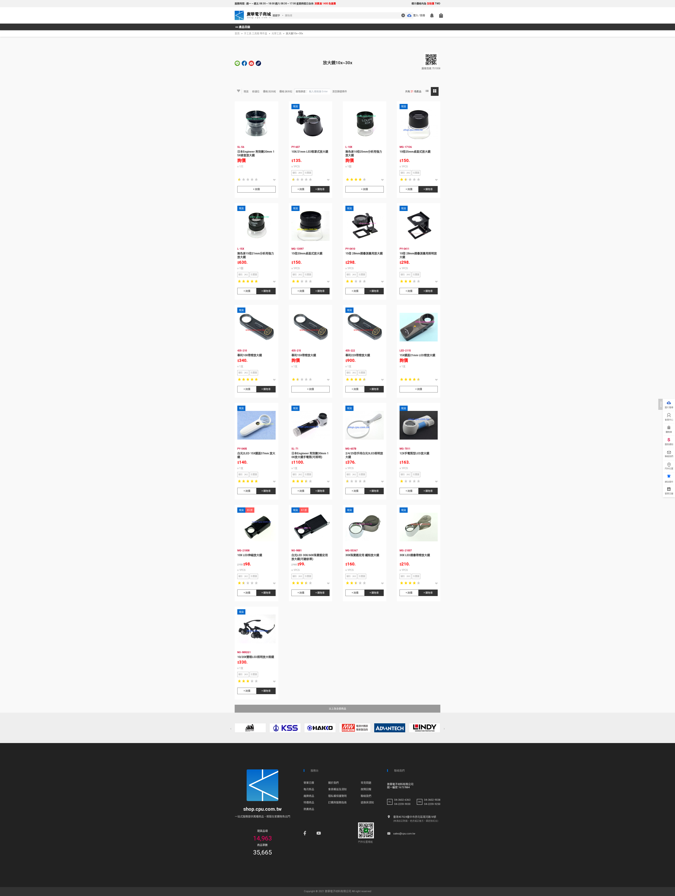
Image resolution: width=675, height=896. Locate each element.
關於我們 (333, 782)
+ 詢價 (256, 189)
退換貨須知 (367, 802)
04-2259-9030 (402, 804)
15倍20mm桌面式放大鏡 (306, 253)
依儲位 (255, 91)
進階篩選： (302, 91)
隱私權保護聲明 (337, 796)
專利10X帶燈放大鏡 (249, 355)
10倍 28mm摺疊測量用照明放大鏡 (418, 255)
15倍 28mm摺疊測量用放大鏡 (364, 253)
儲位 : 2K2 (405, 173)
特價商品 (309, 802)
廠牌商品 (309, 796)
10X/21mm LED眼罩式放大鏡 (309, 151)
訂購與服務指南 (337, 802)
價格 (269, 91)
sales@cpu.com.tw (404, 833)
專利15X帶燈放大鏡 (303, 355)
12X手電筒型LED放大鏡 (414, 453)
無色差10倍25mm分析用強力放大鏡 (363, 153)
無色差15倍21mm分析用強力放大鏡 (255, 255)
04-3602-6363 (402, 799)
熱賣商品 (309, 809)
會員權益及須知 (337, 789)
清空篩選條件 (339, 91)
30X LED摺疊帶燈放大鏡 (415, 555)
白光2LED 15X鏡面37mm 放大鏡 (256, 455)
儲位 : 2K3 (297, 173)
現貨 (246, 91)
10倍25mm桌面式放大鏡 (415, 151)
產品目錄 (242, 27)
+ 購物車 (320, 189)
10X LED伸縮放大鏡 (249, 555)
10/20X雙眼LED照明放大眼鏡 (255, 657)
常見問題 (366, 782)
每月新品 (309, 789)
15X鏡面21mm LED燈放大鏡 (417, 355)
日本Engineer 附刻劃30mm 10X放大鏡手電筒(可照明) (310, 455)
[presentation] (230, 728)
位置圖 (308, 173)
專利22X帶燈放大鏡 (357, 355)
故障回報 (366, 789)
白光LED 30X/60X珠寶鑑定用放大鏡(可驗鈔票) (309, 557)
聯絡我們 (366, 796)
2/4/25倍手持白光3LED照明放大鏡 (364, 455)
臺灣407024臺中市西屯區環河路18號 (414, 816)
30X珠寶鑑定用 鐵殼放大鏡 (362, 555)
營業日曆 (309, 782)
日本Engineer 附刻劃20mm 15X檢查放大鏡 (255, 153)
